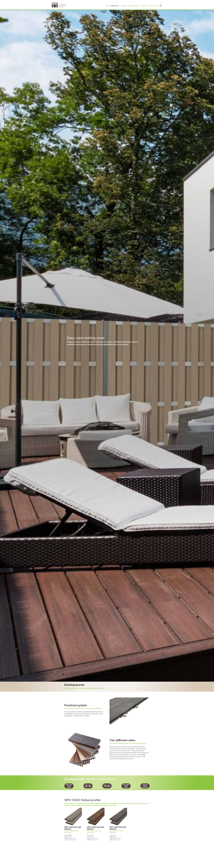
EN (161, 6)
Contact (152, 6)
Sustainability (134, 6)
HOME (108, 6)
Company (123, 6)
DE (158, 6)
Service (144, 6)
